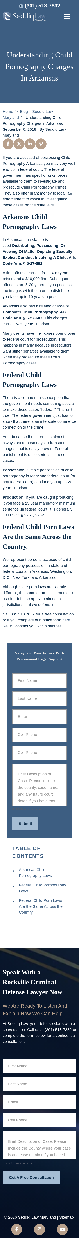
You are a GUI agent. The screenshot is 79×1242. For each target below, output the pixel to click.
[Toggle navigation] (67, 17)
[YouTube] (62, 1229)
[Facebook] (16, 1229)
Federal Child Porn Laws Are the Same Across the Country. (41, 906)
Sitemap (66, 1217)
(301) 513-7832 (42, 6)
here (66, 620)
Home (8, 111)
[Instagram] (39, 1229)
